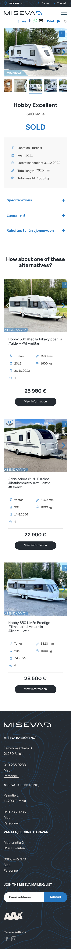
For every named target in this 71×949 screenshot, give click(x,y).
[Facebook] (29, 21)
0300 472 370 (15, 859)
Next (63, 52)
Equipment (16, 215)
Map (7, 770)
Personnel (11, 776)
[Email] (41, 21)
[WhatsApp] (35, 21)
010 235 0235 (15, 812)
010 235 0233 (15, 765)
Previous (7, 52)
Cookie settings (15, 932)
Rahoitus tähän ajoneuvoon (30, 230)
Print (51, 21)
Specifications (19, 200)
